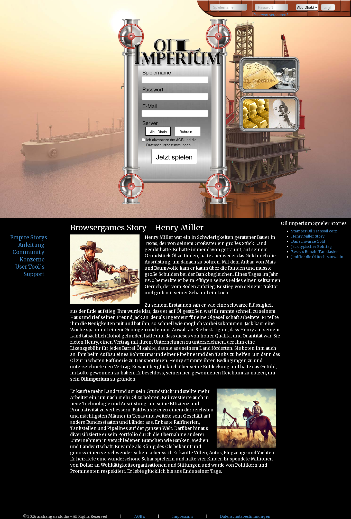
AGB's (139, 516)
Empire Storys (28, 237)
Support (34, 274)
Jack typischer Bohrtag (311, 246)
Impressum (182, 516)
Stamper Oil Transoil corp (314, 231)
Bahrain (186, 131)
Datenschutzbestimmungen (245, 516)
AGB (179, 139)
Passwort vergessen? (270, 14)
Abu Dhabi (158, 131)
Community (28, 252)
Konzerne (32, 259)
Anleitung (31, 245)
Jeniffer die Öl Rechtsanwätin (317, 256)
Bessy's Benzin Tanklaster (314, 251)
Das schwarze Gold (308, 241)
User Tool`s (29, 266)
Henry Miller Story (308, 236)
